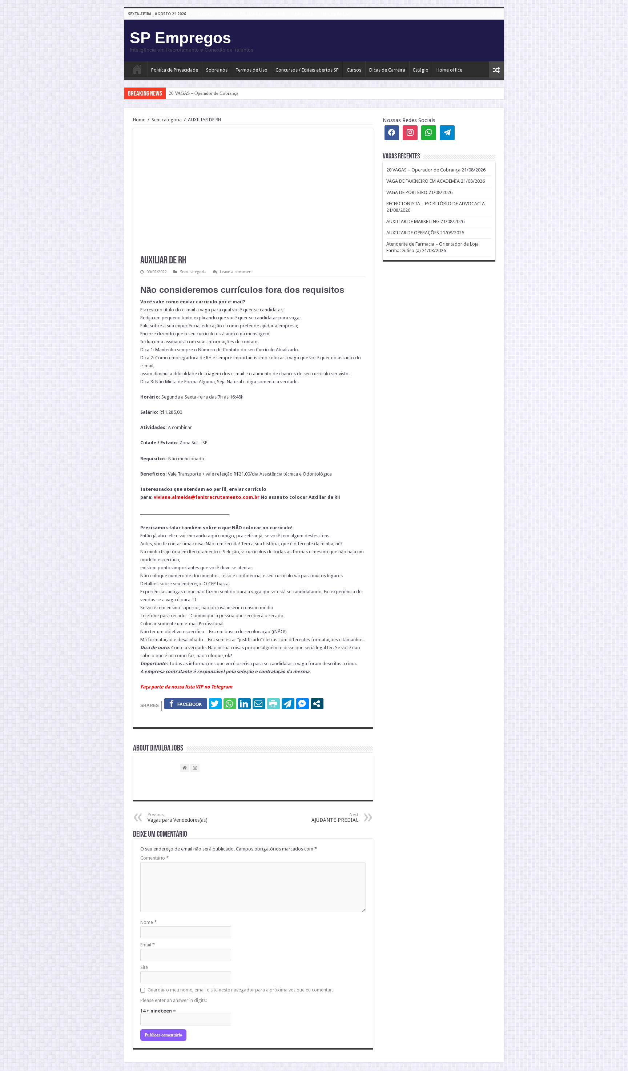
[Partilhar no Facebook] (185, 703)
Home (139, 119)
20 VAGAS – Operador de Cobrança (203, 93)
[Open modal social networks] (317, 703)
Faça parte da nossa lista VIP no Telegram (186, 687)
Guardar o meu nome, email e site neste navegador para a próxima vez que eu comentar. (240, 990)
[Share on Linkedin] (244, 703)
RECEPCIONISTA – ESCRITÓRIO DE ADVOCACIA (435, 203)
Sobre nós (302, 13)
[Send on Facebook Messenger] (302, 703)
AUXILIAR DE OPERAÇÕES (412, 232)
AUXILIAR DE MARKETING (412, 221)
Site (144, 967)
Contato (205, 13)
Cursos (354, 70)
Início (137, 69)
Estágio (420, 70)
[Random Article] (496, 69)
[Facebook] (494, 14)
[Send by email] (259, 703)
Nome (148, 922)
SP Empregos (180, 38)
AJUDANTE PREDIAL (334, 817)
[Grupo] (428, 133)
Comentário (154, 858)
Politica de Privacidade (174, 70)
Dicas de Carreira (387, 70)
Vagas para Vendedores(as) (178, 817)
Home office (449, 70)
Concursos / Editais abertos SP (307, 70)
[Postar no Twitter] (215, 703)
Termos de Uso (335, 13)
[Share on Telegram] (288, 703)
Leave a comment (236, 272)
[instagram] (500, 14)
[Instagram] (410, 133)
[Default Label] (447, 133)
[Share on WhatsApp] (230, 703)
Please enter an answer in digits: (173, 1000)
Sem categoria (167, 119)
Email (147, 944)
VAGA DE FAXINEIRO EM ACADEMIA (423, 181)
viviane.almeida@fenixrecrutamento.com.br (206, 497)
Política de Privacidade (262, 13)
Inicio (227, 13)
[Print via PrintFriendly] (273, 703)
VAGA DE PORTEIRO (406, 192)
